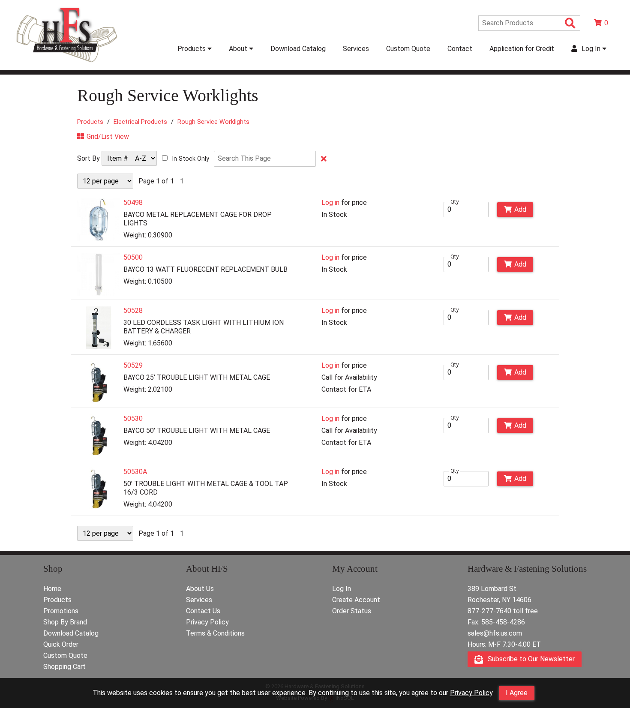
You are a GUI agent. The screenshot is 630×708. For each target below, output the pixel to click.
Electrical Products (140, 121)
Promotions (60, 611)
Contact (459, 49)
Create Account (356, 600)
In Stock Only (191, 158)
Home (52, 589)
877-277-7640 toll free (503, 611)
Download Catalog (298, 49)
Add (520, 209)
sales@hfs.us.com (495, 633)
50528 (133, 310)
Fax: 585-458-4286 (496, 622)
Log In (341, 589)
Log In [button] (591, 49)
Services (356, 49)
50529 (133, 365)
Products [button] (192, 49)
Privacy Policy (471, 693)
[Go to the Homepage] (66, 63)
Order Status (351, 611)
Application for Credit (521, 49)
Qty (454, 201)
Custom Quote (408, 49)
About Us (200, 589)
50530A (135, 472)
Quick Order (60, 644)
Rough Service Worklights (213, 121)
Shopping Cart (64, 667)
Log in (330, 202)
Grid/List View (108, 137)
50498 (133, 202)
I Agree (517, 693)
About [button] (239, 49)
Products (90, 121)
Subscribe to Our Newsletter (530, 659)
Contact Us (203, 611)
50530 (133, 418)
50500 (133, 257)
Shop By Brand (65, 622)
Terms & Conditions (215, 633)
